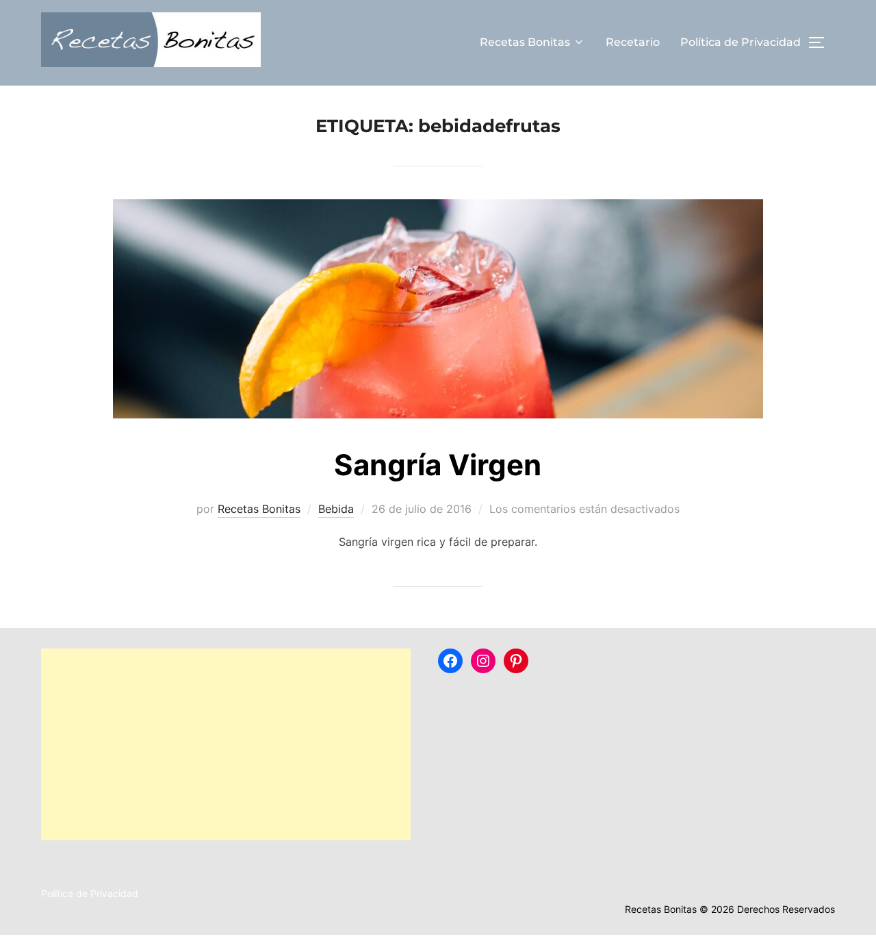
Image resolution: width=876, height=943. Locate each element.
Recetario (633, 42)
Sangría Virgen (437, 464)
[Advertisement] (226, 744)
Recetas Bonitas (525, 42)
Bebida (336, 509)
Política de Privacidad (740, 42)
